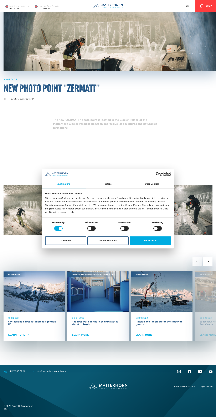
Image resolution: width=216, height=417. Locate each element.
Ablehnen (66, 240)
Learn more (16, 334)
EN (187, 6)
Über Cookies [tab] (152, 184)
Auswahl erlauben (108, 240)
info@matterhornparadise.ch (51, 371)
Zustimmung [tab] (64, 184)
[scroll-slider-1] (207, 261)
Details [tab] (108, 184)
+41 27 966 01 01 (16, 371)
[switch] (91, 228)
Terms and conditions (184, 386)
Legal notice (206, 386)
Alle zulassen (150, 240)
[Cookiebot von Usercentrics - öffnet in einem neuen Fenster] (158, 174)
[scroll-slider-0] (197, 261)
